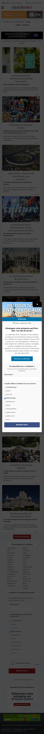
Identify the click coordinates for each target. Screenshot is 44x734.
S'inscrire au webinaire (22, 359)
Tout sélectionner (11, 387)
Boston (8, 405)
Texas (8, 419)
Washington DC (10, 401)
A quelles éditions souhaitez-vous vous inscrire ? (20, 383)
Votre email (9, 374)
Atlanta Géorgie (10, 398)
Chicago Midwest (11, 409)
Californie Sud (10, 416)
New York (9, 394)
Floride (8, 391)
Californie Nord (10, 412)
